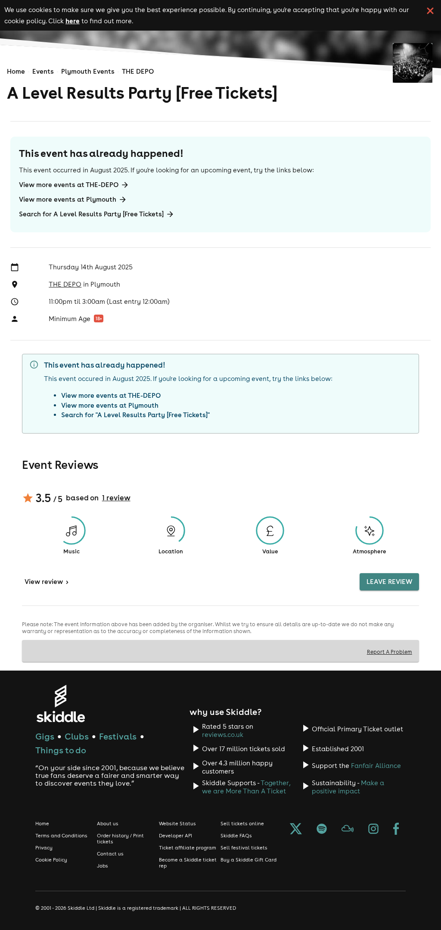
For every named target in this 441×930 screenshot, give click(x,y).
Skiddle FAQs (236, 836)
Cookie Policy (51, 860)
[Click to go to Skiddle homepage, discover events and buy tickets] (60, 703)
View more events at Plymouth (67, 199)
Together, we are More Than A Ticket (246, 787)
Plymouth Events (88, 71)
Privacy (44, 848)
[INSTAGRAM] (373, 829)
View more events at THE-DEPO (68, 185)
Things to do (60, 750)
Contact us (110, 854)
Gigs (44, 736)
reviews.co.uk (222, 734)
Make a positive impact (348, 787)
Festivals (118, 736)
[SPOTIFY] (322, 829)
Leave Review (389, 581)
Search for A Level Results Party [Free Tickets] (91, 214)
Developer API (175, 836)
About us (107, 824)
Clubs (77, 736)
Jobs (102, 866)
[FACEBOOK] (396, 829)
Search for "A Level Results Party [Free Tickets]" (135, 415)
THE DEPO (138, 71)
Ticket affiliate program (187, 848)
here (72, 20)
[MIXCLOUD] (347, 829)
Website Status (177, 824)
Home (16, 71)
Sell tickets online (242, 824)
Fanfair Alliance (376, 765)
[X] (296, 829)
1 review (116, 497)
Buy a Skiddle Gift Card (248, 860)
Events (43, 71)
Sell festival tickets (243, 848)
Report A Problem (389, 651)
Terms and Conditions (61, 836)
